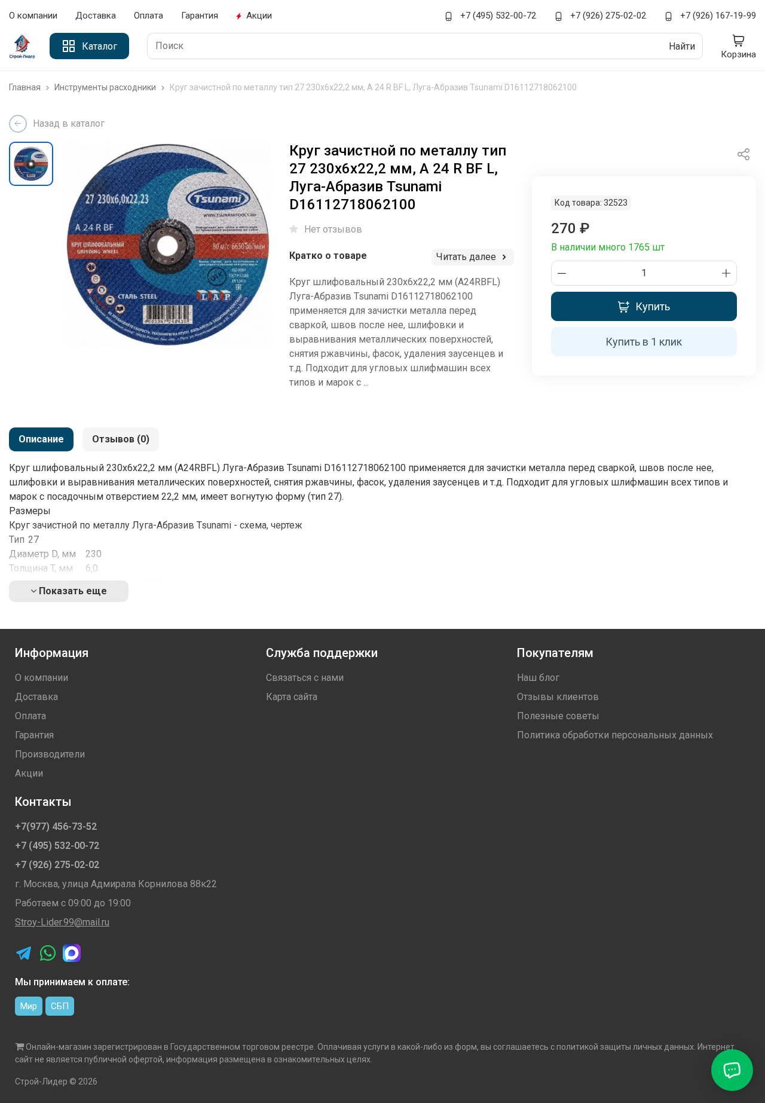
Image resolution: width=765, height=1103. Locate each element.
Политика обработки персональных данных (615, 735)
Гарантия (199, 15)
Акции (259, 15)
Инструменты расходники (106, 87)
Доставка (95, 15)
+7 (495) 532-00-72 (497, 15)
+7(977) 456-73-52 (56, 826)
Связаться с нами (305, 677)
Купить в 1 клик (643, 341)
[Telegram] (24, 953)
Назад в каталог (69, 123)
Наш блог (538, 677)
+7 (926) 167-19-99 (717, 15)
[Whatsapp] (48, 953)
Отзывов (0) (120, 439)
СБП (60, 1006)
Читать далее (467, 256)
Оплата (148, 15)
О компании (33, 15)
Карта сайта (291, 696)
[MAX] (72, 953)
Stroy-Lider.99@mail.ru (62, 922)
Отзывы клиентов (558, 696)
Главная (25, 87)
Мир (28, 1006)
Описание (41, 439)
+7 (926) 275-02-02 (607, 15)
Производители (50, 754)
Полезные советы (558, 716)
